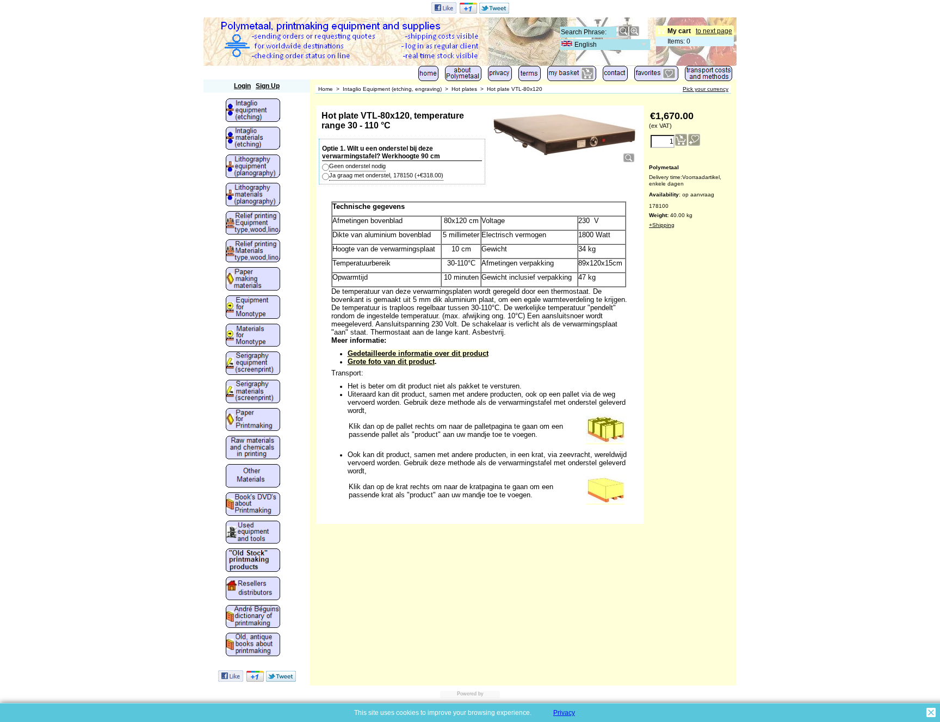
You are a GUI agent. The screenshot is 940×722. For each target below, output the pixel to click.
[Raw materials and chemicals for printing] (253, 448)
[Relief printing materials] (253, 251)
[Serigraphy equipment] (253, 364)
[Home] (428, 76)
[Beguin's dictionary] (253, 617)
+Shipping (662, 225)
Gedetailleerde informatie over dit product (418, 353)
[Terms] (529, 76)
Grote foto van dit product (391, 361)
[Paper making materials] (253, 279)
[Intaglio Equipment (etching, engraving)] (253, 111)
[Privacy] (500, 76)
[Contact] (615, 76)
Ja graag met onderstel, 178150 (386, 175)
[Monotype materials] (253, 336)
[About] (463, 76)
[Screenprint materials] (253, 392)
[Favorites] (656, 76)
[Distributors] (253, 589)
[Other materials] (253, 476)
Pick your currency (705, 89)
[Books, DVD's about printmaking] (253, 504)
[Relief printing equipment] (253, 223)
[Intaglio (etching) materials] (253, 139)
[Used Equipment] (253, 533)
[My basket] (571, 76)
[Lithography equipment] (253, 167)
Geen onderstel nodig (357, 166)
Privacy (564, 713)
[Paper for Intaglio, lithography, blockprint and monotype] (253, 420)
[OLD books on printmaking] (253, 645)
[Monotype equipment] (253, 307)
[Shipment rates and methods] (708, 76)
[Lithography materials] (253, 195)
